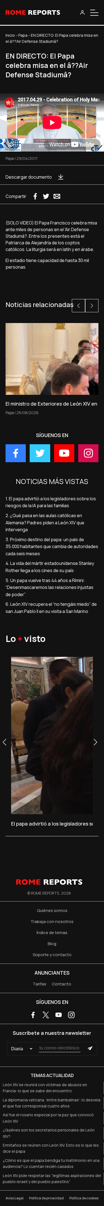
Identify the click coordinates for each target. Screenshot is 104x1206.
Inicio (10, 35)
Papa (22, 35)
